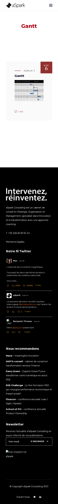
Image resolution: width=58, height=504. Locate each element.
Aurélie (28, 71)
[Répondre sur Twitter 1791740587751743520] (8, 286)
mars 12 (37, 321)
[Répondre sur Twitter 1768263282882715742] (8, 312)
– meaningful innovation (22, 355)
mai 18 (21, 261)
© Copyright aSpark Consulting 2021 (29, 486)
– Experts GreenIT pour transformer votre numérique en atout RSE (26, 375)
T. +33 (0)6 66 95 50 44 (18, 233)
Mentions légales (15, 241)
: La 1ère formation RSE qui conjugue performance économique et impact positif (29, 389)
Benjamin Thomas (22, 321)
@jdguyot (18, 327)
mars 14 (25, 295)
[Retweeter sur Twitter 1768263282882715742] (14, 312)
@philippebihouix (28, 304)
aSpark (16, 295)
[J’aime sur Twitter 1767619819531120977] (20, 332)
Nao (15, 261)
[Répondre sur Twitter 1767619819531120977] (8, 332)
